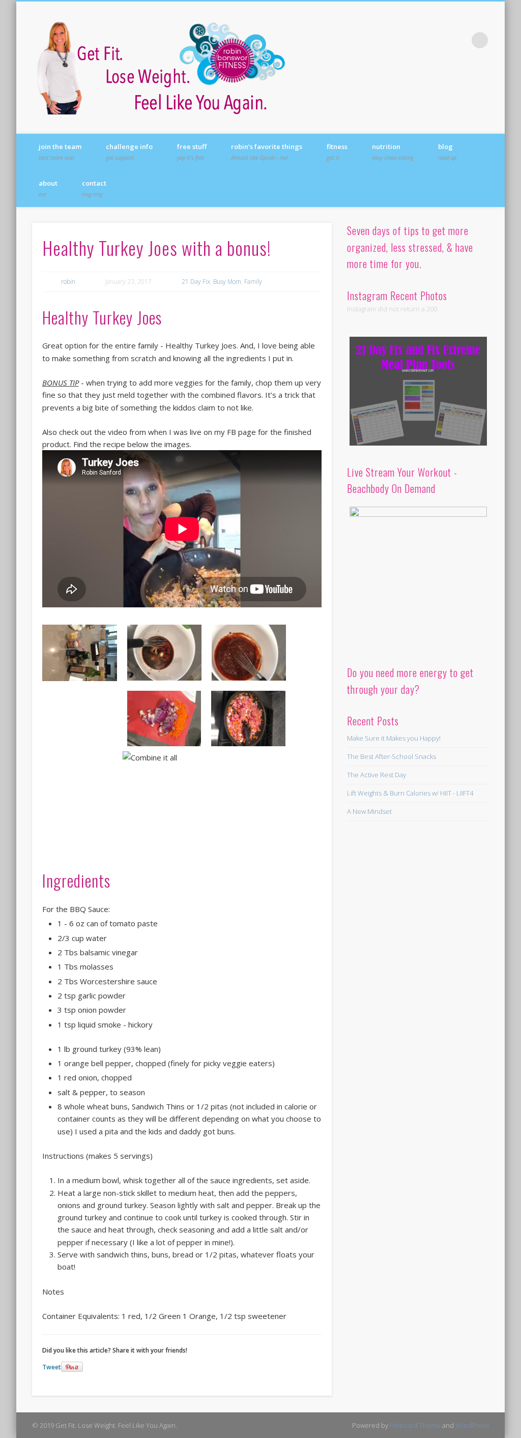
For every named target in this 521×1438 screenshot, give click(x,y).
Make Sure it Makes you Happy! (394, 738)
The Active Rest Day (376, 774)
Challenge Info (129, 151)
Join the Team (60, 151)
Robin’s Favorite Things (266, 151)
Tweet (51, 1367)
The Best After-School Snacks (391, 756)
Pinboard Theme (415, 1425)
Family (253, 281)
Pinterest (438, 40)
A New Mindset (369, 811)
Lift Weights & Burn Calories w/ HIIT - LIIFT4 (410, 793)
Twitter (417, 40)
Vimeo (459, 40)
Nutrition (393, 151)
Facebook (396, 40)
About (48, 188)
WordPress (472, 1425)
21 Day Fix (196, 281)
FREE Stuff (192, 151)
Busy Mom (227, 281)
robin (68, 281)
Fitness (337, 151)
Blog (447, 151)
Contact (94, 188)
